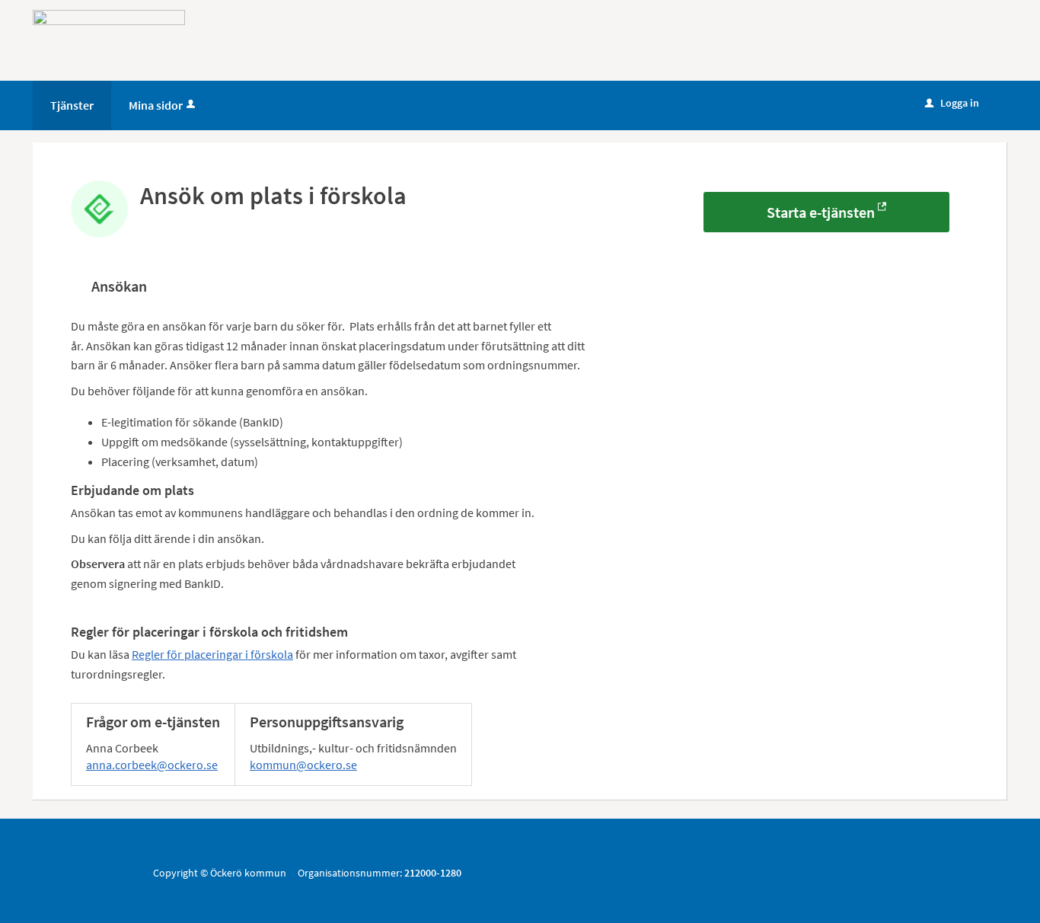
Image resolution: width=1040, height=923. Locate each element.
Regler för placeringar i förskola (212, 654)
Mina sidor (156, 105)
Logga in (952, 103)
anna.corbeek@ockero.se (152, 764)
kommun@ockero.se (303, 764)
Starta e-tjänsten (821, 212)
